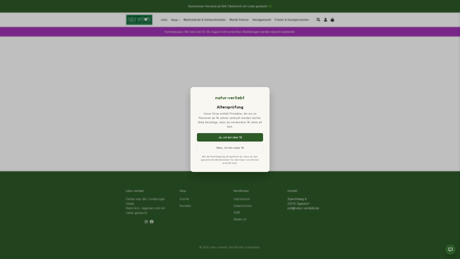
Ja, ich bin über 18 (230, 137)
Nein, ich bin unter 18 (230, 147)
